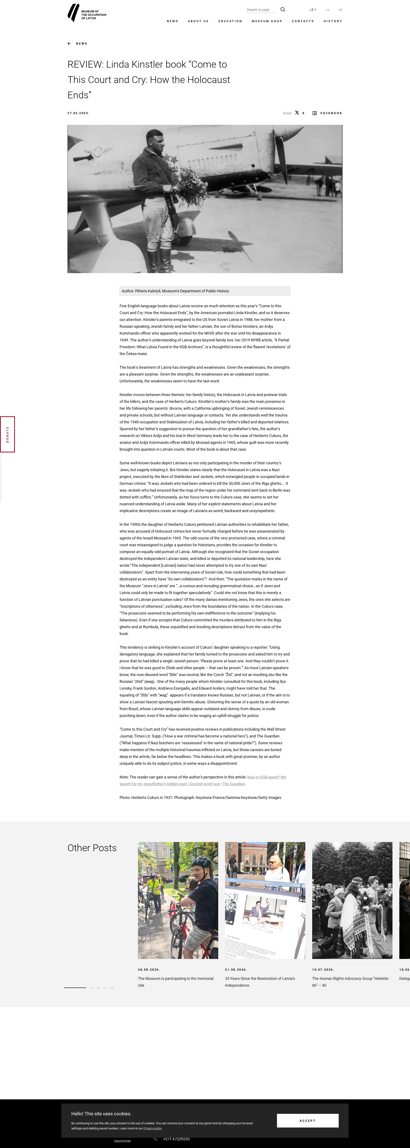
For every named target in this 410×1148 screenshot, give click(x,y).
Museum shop (267, 21)
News (173, 21)
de (341, 10)
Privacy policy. (153, 1128)
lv (327, 10)
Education (230, 21)
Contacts (303, 21)
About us (198, 21)
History (333, 21)
